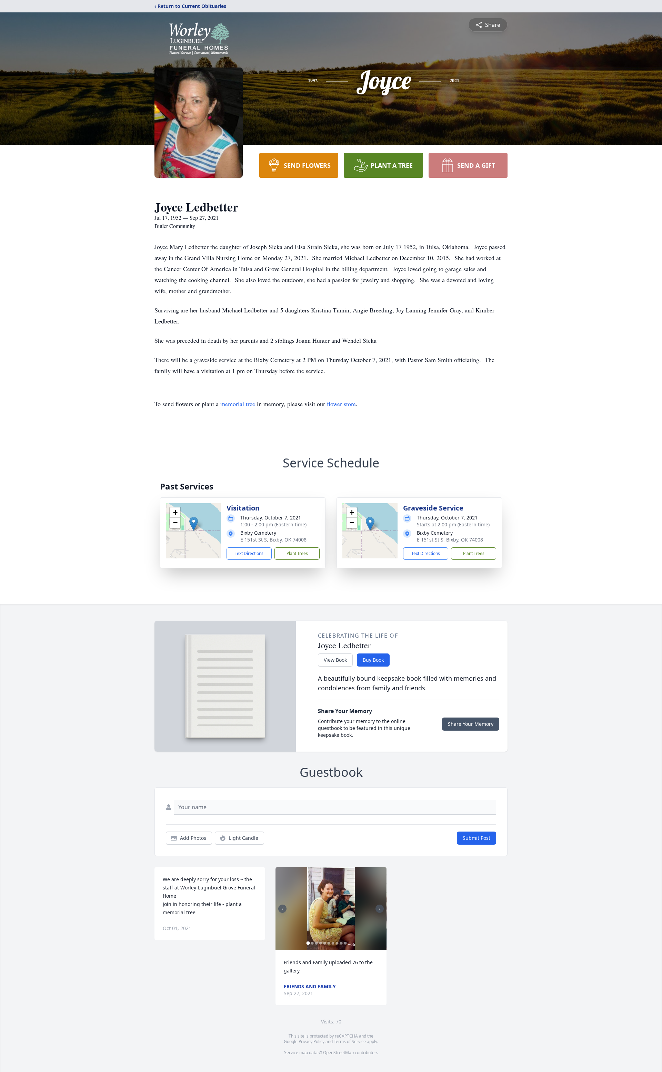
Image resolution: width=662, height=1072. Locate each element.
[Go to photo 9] (341, 943)
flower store (341, 404)
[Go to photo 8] (336, 943)
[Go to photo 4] (320, 943)
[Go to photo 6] (328, 943)
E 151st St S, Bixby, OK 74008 (273, 539)
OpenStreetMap (338, 1052)
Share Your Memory (470, 724)
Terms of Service (350, 1041)
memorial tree (237, 404)
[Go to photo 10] (345, 943)
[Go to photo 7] (332, 943)
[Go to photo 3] (316, 943)
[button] (193, 524)
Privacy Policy (311, 1041)
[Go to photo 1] (308, 943)
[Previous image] (282, 909)
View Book (335, 660)
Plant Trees (297, 553)
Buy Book (373, 660)
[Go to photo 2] (312, 943)
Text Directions (249, 553)
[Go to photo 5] (324, 943)
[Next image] (379, 909)
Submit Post (476, 838)
